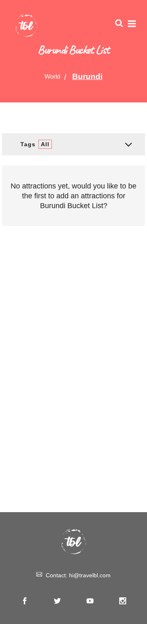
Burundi (87, 76)
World (52, 76)
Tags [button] (34, 144)
